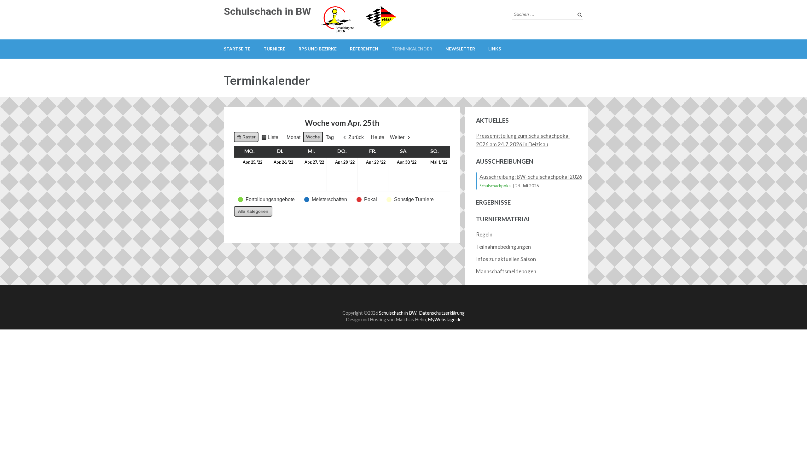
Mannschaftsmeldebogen (506, 271)
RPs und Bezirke (318, 48)
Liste (269, 139)
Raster (246, 138)
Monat (293, 137)
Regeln (484, 234)
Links (494, 48)
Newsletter (460, 48)
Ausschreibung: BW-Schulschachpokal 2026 (530, 176)
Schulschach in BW (267, 11)
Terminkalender (412, 48)
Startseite (237, 48)
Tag (330, 137)
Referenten (364, 48)
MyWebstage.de (445, 319)
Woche (313, 136)
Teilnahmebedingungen (503, 246)
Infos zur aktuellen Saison (506, 259)
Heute (377, 137)
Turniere (274, 48)
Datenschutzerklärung (442, 313)
